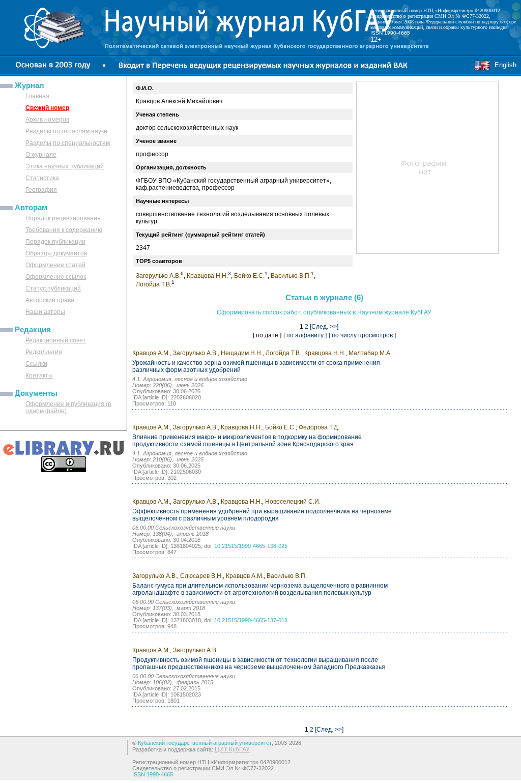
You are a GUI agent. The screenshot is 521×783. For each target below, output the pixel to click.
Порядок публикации (55, 241)
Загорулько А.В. (158, 275)
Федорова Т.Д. (319, 427)
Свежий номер (47, 107)
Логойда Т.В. (153, 284)
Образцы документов (56, 253)
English (503, 65)
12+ (376, 39)
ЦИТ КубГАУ (232, 749)
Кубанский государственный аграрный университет (205, 743)
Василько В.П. (291, 275)
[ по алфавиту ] (305, 335)
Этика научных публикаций (64, 166)
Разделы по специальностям (67, 143)
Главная (37, 96)
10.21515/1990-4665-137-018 (250, 620)
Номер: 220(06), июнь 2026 (168, 385)
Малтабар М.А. (370, 353)
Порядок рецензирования (63, 218)
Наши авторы (45, 311)
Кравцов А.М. (151, 353)
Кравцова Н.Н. (207, 275)
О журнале (40, 154)
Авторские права (49, 300)
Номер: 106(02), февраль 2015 (172, 682)
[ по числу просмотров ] (362, 335)
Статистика (42, 178)
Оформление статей (55, 265)
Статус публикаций (53, 288)
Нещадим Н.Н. (242, 353)
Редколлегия (43, 352)
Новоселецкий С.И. (293, 501)
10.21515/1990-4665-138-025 (250, 546)
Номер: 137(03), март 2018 (168, 608)
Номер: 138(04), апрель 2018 (170, 534)
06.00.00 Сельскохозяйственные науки (183, 528)
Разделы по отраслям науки (66, 131)
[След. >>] (324, 326)
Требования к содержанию (63, 230)
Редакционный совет (55, 340)
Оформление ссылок (55, 276)
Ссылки (36, 363)
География (41, 189)
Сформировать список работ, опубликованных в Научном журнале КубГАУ (324, 312)
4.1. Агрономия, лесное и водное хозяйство (189, 379)
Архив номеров (47, 119)
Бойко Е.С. (249, 275)
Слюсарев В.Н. (201, 575)
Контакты (39, 375)
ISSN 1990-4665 (390, 33)
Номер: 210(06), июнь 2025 (168, 459)
